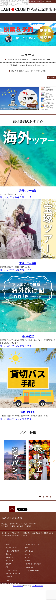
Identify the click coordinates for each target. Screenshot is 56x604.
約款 (7, 567)
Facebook (9, 577)
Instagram (29, 567)
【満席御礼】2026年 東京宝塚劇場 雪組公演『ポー (29, 65)
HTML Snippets (18, 586)
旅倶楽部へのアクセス (33, 564)
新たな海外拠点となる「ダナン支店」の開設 (29, 71)
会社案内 (8, 564)
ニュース (27, 554)
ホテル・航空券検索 (12, 551)
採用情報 (27, 560)
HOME (8, 544)
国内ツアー (9, 560)
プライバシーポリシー (13, 573)
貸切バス (8, 554)
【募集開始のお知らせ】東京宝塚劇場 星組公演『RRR (28, 60)
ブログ (26, 557)
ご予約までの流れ (11, 570)
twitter (7, 580)
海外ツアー (9, 557)
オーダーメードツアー (31, 544)
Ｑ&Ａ (26, 547)
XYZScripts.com (37, 586)
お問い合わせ (28, 551)
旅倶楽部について (11, 547)
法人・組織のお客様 (32, 570)
